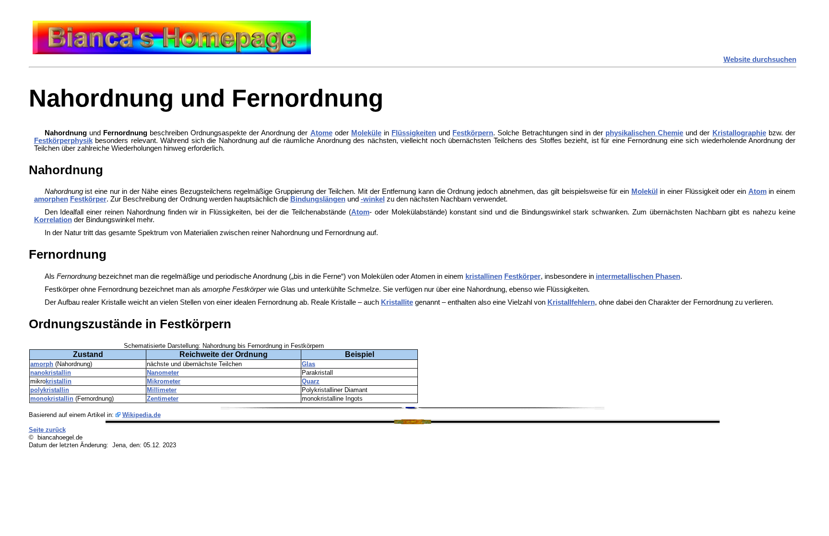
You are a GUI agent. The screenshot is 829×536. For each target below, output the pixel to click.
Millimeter (162, 389)
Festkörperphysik (63, 140)
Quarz (311, 381)
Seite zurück (47, 429)
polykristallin (49, 389)
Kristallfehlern (571, 302)
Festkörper (88, 199)
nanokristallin (50, 372)
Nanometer (163, 372)
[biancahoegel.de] (172, 52)
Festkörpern (472, 133)
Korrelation (53, 220)
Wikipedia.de (141, 414)
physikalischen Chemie (644, 133)
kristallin (58, 381)
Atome (321, 133)
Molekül (644, 191)
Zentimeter (162, 398)
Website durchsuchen (759, 59)
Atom (757, 191)
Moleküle (366, 133)
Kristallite (397, 302)
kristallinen (483, 276)
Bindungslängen (317, 199)
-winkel (373, 199)
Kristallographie (739, 133)
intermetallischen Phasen (638, 276)
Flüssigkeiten (413, 133)
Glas (308, 364)
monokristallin (51, 398)
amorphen (51, 199)
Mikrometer (163, 381)
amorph (41, 364)
